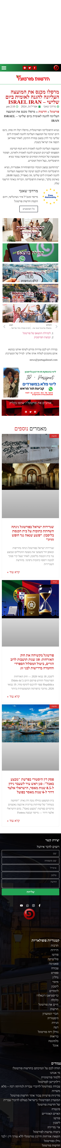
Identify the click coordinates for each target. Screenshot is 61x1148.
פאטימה (53, 963)
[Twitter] (30, 68)
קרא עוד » (13, 572)
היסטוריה (52, 1018)
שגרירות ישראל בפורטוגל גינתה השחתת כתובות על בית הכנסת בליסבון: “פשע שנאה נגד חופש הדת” (32, 533)
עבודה (54, 968)
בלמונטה (53, 1041)
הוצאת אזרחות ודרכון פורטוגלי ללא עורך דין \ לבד (30, 1136)
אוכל (55, 1045)
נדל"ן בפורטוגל (30, 293)
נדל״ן (55, 977)
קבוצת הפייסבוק (42, 337)
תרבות (54, 945)
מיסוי (55, 982)
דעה (56, 1027)
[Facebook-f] (35, 68)
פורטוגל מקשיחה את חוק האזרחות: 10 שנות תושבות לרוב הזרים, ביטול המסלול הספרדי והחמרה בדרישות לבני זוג (32, 661)
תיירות (54, 950)
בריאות (54, 1036)
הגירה (55, 1022)
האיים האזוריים (51, 1113)
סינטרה (56, 1109)
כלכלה (54, 1000)
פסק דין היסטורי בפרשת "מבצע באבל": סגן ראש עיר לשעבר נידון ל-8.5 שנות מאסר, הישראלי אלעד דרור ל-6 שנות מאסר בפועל (31, 785)
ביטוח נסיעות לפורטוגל (46, 1132)
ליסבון (54, 986)
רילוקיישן (30, 313)
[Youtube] (21, 905)
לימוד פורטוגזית (30, 273)
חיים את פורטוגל (48, 1004)
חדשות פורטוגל (51, 1145)
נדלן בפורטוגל (52, 1141)
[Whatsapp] (27, 905)
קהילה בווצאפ (30, 252)
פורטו (55, 954)
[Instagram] (33, 905)
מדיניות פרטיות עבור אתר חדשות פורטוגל (35, 1095)
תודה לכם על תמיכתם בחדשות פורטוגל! (36, 1068)
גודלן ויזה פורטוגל (48, 1032)
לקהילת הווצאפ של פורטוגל (37, 333)
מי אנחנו (55, 1072)
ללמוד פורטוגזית (50, 1077)
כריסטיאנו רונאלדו (47, 995)
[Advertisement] (30, 32)
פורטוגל (54, 111)
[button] (4, 68)
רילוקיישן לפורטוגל (49, 1082)
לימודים (53, 991)
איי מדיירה (53, 1127)
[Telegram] (25, 68)
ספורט (54, 972)
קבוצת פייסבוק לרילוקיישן (30, 230)
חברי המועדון (50, 1013)
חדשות (42, 111)
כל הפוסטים (29, 209)
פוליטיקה (53, 959)
